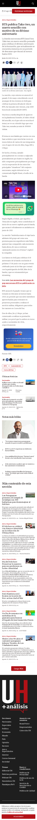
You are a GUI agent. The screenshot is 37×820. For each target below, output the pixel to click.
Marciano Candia (19, 390)
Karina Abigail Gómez (26, 518)
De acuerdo (18, 816)
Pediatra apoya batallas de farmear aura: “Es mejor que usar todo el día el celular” (19, 473)
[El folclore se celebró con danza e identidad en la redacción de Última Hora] (30, 525)
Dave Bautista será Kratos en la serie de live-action (12, 596)
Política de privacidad (15, 812)
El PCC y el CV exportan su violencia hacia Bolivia (18, 450)
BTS (5, 366)
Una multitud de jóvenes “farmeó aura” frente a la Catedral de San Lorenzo (19, 457)
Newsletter (18, 346)
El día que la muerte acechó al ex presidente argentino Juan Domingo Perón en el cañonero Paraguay (12, 402)
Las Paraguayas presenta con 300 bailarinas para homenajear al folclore (16, 499)
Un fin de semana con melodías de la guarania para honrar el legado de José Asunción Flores (17, 616)
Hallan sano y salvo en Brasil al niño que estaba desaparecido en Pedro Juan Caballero (12, 385)
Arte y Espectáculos (9, 20)
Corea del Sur (9, 370)
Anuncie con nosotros (25, 719)
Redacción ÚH (20, 407)
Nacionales (6, 380)
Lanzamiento (16, 366)
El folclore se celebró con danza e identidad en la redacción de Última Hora (12, 529)
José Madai (22, 630)
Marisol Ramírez (25, 553)
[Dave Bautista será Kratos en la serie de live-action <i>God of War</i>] (30, 593)
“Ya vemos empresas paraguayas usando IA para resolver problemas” (18, 442)
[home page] (18, 3)
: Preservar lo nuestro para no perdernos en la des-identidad (12, 565)
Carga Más (18, 669)
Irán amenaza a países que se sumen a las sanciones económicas (19, 465)
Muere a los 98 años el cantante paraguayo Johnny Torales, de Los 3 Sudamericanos (13, 642)
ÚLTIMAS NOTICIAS (23, 11)
